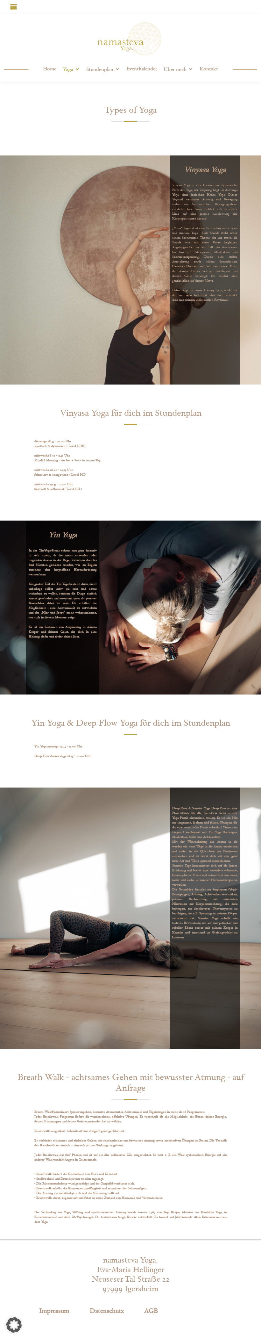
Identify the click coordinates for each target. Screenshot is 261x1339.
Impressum (54, 1311)
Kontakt (209, 69)
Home (49, 69)
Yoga (68, 69)
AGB (151, 1311)
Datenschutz (107, 1311)
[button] (14, 1325)
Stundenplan (99, 69)
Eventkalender (141, 69)
